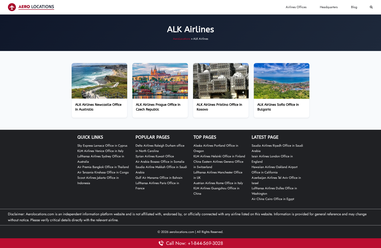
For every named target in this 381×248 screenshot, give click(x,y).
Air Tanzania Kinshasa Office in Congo (103, 172)
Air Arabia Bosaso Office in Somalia (160, 161)
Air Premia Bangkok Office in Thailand (103, 167)
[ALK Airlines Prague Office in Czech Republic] (160, 80)
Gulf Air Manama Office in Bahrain (159, 177)
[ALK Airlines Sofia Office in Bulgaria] (281, 80)
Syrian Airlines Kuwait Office (155, 156)
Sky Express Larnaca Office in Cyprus (102, 145)
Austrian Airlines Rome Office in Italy (218, 183)
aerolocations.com (181, 232)
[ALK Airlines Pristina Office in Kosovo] (221, 80)
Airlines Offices (296, 7)
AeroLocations (181, 39)
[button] (371, 7)
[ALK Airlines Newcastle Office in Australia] (99, 80)
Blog (354, 7)
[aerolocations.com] (31, 7)
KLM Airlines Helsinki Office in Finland (219, 156)
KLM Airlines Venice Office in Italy (100, 151)
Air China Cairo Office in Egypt (273, 199)
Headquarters (329, 7)
